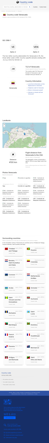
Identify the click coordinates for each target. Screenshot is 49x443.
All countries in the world (8, 379)
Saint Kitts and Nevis (36, 359)
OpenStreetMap (43, 147)
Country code (26, 2)
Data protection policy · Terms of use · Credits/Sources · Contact (24, 393)
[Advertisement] (24, 28)
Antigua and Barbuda (13, 359)
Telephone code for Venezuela (36, 88)
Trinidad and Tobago (13, 251)
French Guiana (12, 337)
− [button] (4, 126)
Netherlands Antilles (35, 278)
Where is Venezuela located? (35, 90)
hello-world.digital (10, 417)
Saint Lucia (34, 314)
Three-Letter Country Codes (9, 384)
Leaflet (39, 147)
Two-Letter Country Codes (8, 382)
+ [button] (4, 124)
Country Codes (42, 7)
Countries (35, 7)
